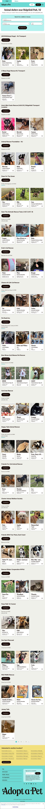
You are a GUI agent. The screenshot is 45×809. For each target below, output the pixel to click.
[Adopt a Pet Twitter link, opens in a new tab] (27, 784)
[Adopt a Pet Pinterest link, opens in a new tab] (29, 784)
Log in (32, 4)
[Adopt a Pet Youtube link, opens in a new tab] (31, 784)
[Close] (43, 804)
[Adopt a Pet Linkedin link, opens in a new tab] (36, 784)
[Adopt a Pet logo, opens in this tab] (22, 792)
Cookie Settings (22, 801)
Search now (23, 27)
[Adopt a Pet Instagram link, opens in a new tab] (34, 784)
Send (38, 773)
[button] (16, 23)
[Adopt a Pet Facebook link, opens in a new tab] (24, 784)
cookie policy (3, 804)
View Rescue (5, 40)
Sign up (38, 4)
